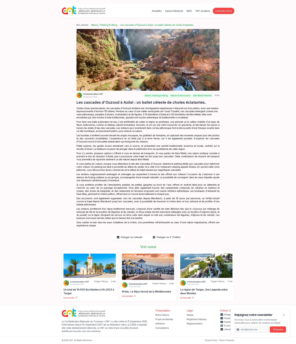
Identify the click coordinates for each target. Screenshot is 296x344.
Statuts (190, 315)
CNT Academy (202, 11)
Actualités (157, 11)
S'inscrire (278, 329)
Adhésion (160, 323)
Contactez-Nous (223, 11)
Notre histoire (162, 315)
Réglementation (195, 323)
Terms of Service (226, 340)
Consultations (162, 328)
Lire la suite (69, 297)
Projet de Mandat (164, 319)
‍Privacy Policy (211, 340)
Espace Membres (174, 11)
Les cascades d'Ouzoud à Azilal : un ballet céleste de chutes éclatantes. (157, 25)
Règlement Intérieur (197, 319)
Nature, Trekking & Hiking (104, 25)
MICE (189, 11)
